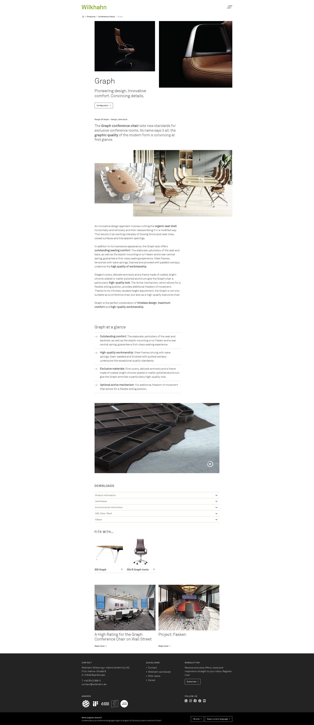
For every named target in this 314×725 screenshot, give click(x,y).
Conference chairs (106, 17)
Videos (98, 520)
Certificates (101, 501)
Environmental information (109, 507)
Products (91, 17)
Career (152, 680)
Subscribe (191, 682)
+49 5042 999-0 (92, 680)
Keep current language (217, 719)
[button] (229, 7)
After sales (154, 676)
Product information (105, 495)
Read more (100, 646)
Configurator (103, 105)
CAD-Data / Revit (103, 513)
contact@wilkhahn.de (94, 684)
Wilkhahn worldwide (159, 672)
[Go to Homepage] (94, 7)
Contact (152, 668)
